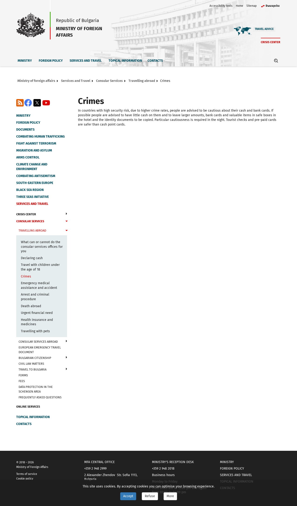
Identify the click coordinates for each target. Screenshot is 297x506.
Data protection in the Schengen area (36, 389)
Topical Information (125, 61)
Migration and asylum (34, 150)
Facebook (28, 102)
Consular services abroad (38, 341)
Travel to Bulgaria (32, 369)
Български (273, 5)
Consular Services (109, 81)
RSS (20, 102)
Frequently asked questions (40, 397)
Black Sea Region (30, 190)
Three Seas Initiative (32, 197)
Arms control (27, 157)
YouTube (46, 102)
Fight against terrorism (36, 143)
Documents (25, 130)
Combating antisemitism (35, 176)
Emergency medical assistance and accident (39, 285)
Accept (128, 496)
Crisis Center (270, 42)
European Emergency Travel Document (40, 350)
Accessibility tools (221, 5)
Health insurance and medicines (37, 322)
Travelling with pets (35, 331)
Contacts (155, 61)
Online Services (28, 406)
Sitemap (251, 5)
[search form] (276, 60)
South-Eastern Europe (34, 183)
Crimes (26, 276)
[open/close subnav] (66, 214)
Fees (22, 381)
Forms (23, 375)
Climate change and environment (31, 166)
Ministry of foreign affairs (36, 81)
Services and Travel (86, 61)
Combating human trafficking (40, 137)
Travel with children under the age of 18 (40, 267)
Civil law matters (31, 363)
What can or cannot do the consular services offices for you (42, 246)
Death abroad (31, 306)
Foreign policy (51, 61)
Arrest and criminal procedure (35, 297)
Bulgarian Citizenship (35, 358)
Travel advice (264, 29)
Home (239, 5)
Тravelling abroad (142, 81)
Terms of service (26, 474)
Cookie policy (24, 478)
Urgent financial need (37, 313)
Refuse (150, 496)
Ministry (25, 61)
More (170, 496)
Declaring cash (32, 258)
